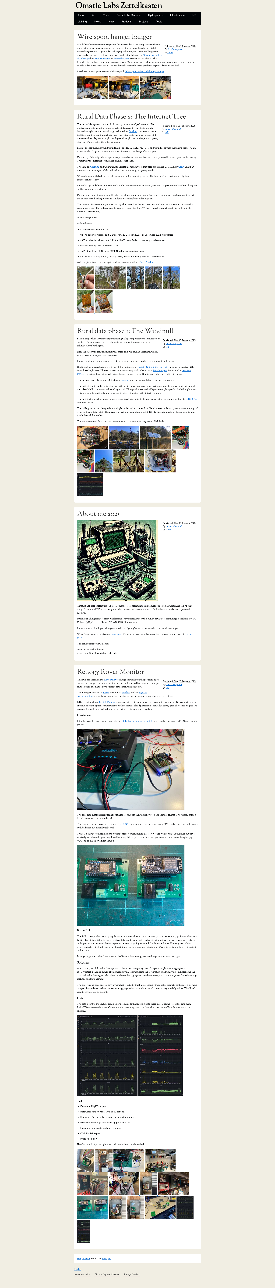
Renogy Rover (111, 680)
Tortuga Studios (132, 1274)
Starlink (133, 131)
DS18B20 (192, 399)
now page (117, 634)
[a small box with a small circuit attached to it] (136, 1218)
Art (93, 15)
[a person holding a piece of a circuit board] (86, 312)
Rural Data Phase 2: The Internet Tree (131, 116)
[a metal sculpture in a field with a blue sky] (129, 471)
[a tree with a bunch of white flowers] (171, 288)
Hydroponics (155, 15)
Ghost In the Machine (129, 15)
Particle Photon (107, 702)
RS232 (106, 692)
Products (126, 21)
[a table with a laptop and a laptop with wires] (93, 448)
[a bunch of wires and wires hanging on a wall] (93, 98)
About (81, 15)
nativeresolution (82, 1274)
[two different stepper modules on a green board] (93, 1218)
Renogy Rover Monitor (110, 672)
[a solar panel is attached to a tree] (154, 288)
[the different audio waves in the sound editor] (83, 1242)
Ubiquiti (94, 167)
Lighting (82, 21)
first (79, 1258)
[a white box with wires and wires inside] (160, 471)
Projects (143, 21)
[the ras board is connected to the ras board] (86, 471)
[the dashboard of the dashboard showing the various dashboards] (90, 495)
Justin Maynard (175, 49)
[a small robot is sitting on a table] (160, 1218)
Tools (159, 21)
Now (111, 21)
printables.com (121, 59)
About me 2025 (98, 514)
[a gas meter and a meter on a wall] (104, 1170)
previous (86, 1258)
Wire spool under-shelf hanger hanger (144, 71)
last (109, 1258)
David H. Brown (101, 59)
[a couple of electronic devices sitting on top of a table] (173, 1194)
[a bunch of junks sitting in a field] (124, 448)
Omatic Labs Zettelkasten (119, 6)
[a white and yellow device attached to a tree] (111, 288)
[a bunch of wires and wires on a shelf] (124, 98)
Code (106, 15)
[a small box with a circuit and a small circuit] (118, 1218)
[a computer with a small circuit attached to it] (129, 1170)
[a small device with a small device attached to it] (149, 1194)
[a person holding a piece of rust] (104, 312)
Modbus (126, 692)
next (104, 1258)
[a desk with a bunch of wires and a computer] (160, 1170)
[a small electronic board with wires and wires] (124, 1194)
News (97, 21)
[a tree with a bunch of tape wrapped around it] (136, 288)
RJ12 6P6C (123, 824)
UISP (181, 167)
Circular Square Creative (107, 1274)
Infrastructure (177, 15)
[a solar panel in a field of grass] (156, 448)
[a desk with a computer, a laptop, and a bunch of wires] (155, 98)
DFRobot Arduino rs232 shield (137, 721)
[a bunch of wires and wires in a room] (93, 1194)
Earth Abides (146, 262)
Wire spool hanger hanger (114, 36)
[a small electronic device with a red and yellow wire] (86, 1170)
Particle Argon (160, 370)
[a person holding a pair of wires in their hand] (86, 288)
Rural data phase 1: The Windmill (125, 331)
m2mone (125, 380)
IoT (194, 15)
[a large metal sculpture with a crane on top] (104, 471)
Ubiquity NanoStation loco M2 (152, 367)
